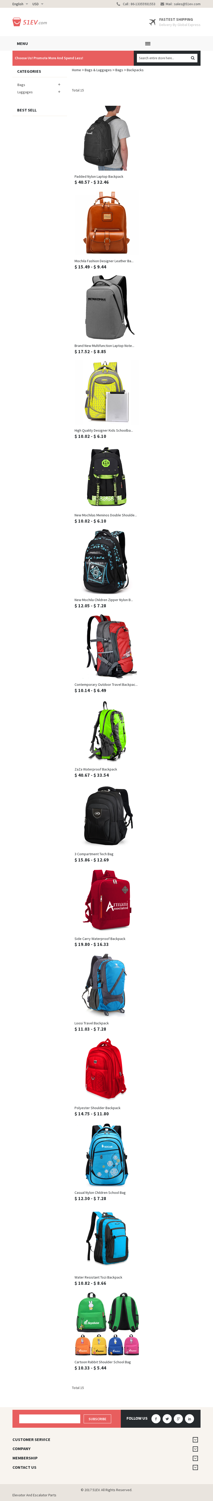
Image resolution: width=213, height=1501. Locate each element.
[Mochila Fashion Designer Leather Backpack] (107, 222)
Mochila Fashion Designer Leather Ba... (104, 261)
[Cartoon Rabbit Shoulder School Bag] (107, 1323)
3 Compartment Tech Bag (94, 854)
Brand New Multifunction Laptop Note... (104, 345)
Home (76, 70)
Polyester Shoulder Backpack (98, 1107)
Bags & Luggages (98, 70)
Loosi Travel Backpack (92, 1023)
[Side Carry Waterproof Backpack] (107, 900)
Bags (119, 70)
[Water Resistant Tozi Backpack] (107, 1239)
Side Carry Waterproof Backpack (100, 938)
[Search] (192, 58)
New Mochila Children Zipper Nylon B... (104, 599)
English (17, 4)
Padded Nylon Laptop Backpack (99, 176)
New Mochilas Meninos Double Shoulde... (106, 515)
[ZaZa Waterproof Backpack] (107, 731)
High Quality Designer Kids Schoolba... (104, 430)
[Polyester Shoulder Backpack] (107, 1069)
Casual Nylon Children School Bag (100, 1192)
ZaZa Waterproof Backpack (96, 769)
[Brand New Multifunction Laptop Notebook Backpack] (107, 307)
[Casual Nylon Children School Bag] (107, 1154)
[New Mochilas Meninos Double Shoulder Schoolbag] (107, 476)
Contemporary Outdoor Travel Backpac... (106, 684)
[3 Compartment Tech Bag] (107, 815)
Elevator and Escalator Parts (34, 1495)
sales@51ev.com (187, 4)
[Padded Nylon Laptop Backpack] (107, 138)
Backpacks (135, 70)
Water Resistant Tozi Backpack (98, 1277)
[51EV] (30, 22)
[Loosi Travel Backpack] (107, 984)
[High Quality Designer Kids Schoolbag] (107, 392)
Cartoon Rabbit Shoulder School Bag (103, 1362)
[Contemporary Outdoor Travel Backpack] (107, 646)
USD (35, 4)
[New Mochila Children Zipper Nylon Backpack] (107, 561)
